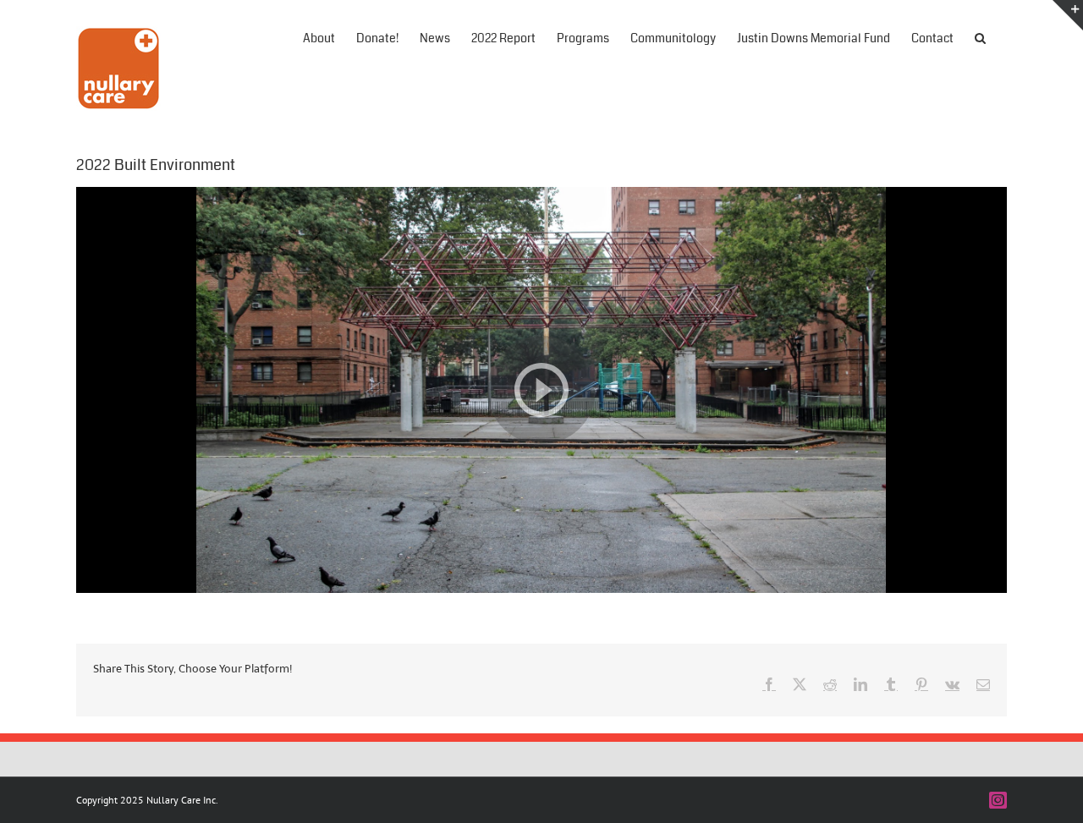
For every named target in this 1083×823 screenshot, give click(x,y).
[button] (980, 36)
